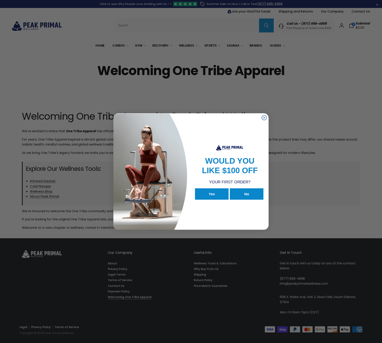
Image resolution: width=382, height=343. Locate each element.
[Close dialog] (264, 117)
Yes (212, 194)
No (246, 194)
